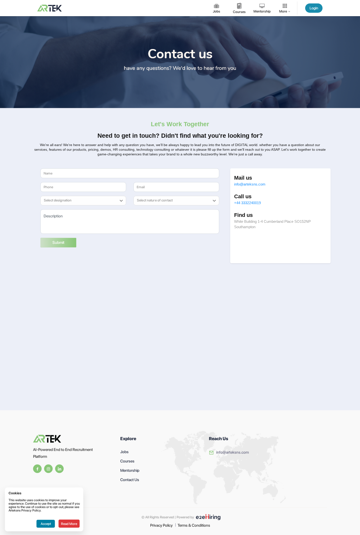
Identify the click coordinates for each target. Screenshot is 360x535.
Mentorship (129, 470)
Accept (46, 524)
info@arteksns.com (249, 184)
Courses (127, 461)
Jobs (124, 451)
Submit (58, 242)
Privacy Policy (161, 525)
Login (314, 8)
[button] (77, 201)
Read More (69, 524)
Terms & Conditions (194, 525)
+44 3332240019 (247, 203)
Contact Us (129, 479)
